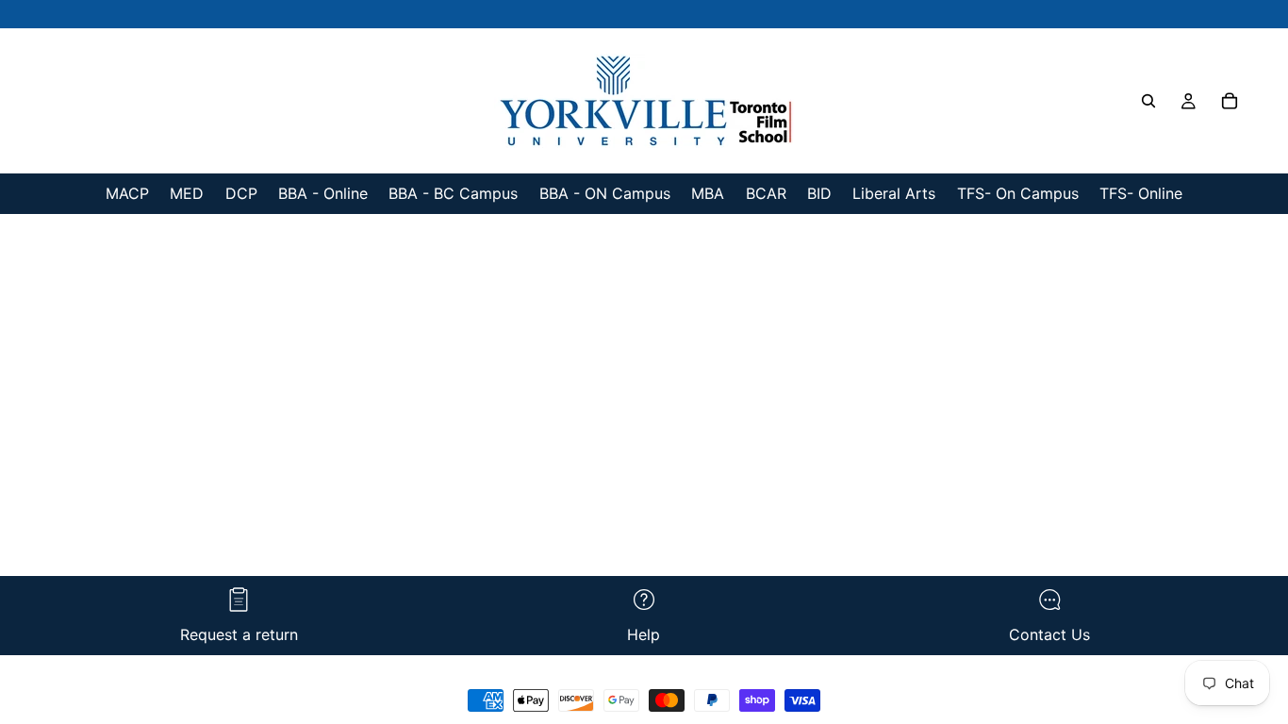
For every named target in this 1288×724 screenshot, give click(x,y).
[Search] (1148, 101)
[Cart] (1229, 101)
